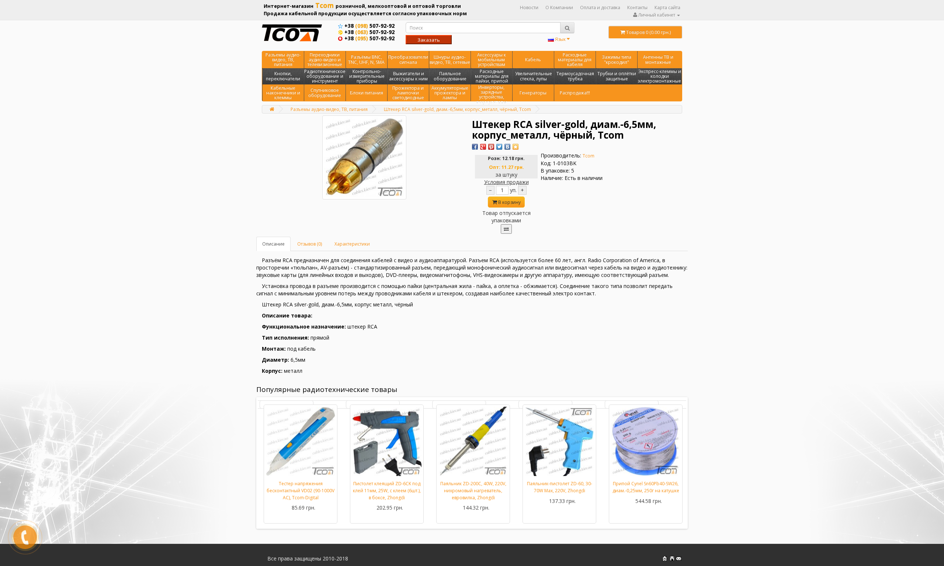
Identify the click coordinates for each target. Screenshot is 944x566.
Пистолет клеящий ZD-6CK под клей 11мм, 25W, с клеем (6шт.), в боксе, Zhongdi (387, 490)
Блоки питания (366, 93)
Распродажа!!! (575, 93)
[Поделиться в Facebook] (475, 147)
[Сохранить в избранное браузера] (515, 147)
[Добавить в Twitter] (499, 147)
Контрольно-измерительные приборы (367, 76)
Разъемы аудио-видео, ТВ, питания (283, 59)
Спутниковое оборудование (324, 92)
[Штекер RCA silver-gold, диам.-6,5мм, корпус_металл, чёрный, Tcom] (364, 157)
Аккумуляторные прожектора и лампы (449, 93)
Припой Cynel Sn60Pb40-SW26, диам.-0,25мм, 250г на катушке (645, 487)
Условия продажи (506, 181)
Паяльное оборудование (450, 75)
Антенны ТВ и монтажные (658, 59)
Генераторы (533, 93)
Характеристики (352, 244)
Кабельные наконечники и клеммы (283, 93)
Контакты (637, 7)
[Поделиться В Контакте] (507, 147)
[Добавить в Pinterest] (491, 147)
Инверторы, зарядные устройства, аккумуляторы (491, 94)
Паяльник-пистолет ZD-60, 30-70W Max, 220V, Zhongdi (559, 487)
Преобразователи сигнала (408, 59)
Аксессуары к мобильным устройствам (491, 59)
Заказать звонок (428, 40)
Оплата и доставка (600, 7)
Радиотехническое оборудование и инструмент (325, 76)
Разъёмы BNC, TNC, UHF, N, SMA (366, 59)
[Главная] (272, 109)
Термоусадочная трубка (575, 75)
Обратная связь (678, 558)
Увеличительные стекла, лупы (533, 75)
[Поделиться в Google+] (483, 147)
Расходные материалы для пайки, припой (492, 76)
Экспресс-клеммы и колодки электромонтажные (659, 76)
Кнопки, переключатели (283, 75)
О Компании (559, 7)
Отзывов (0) (309, 244)
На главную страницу (664, 558)
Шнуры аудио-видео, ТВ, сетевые (450, 59)
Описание (273, 244)
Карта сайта (667, 7)
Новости (529, 7)
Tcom (588, 156)
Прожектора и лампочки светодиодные (408, 93)
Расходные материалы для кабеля (574, 59)
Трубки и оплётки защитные (616, 75)
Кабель (533, 59)
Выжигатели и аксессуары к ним (408, 75)
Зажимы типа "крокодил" (616, 59)
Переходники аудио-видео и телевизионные (325, 59)
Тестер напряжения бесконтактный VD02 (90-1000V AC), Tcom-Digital (300, 490)
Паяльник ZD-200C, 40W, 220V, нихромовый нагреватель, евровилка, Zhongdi (473, 490)
